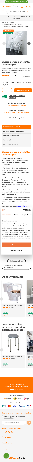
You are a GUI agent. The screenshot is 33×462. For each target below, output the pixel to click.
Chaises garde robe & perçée (13, 24)
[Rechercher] (28, 12)
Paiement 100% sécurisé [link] (16, 384)
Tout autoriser (16, 245)
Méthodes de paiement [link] (16, 403)
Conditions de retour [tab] (10, 144)
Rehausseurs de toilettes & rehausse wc (13, 267)
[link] (26, 6)
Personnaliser (15, 250)
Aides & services (7, 443)
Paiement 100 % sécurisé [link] (16, 110)
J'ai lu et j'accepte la (14, 417)
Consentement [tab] (6, 214)
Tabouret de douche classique (12, 356)
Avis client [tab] (7, 140)
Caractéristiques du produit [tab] (13, 131)
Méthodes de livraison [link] (17, 395)
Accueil (4, 22)
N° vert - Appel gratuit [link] (16, 118)
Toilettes (11, 22)
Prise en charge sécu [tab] (11, 135)
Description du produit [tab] (11, 127)
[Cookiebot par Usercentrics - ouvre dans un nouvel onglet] (23, 210)
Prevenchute (6, 437)
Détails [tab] (16, 214)
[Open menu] (3, 11)
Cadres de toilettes (16, 261)
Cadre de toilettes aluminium (12, 305)
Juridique (5, 449)
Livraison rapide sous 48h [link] (16, 103)
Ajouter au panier (23, 90)
